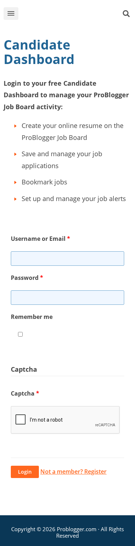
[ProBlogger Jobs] (73, 15)
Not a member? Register (73, 471)
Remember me (32, 317)
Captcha (25, 393)
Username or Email (40, 239)
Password (27, 278)
